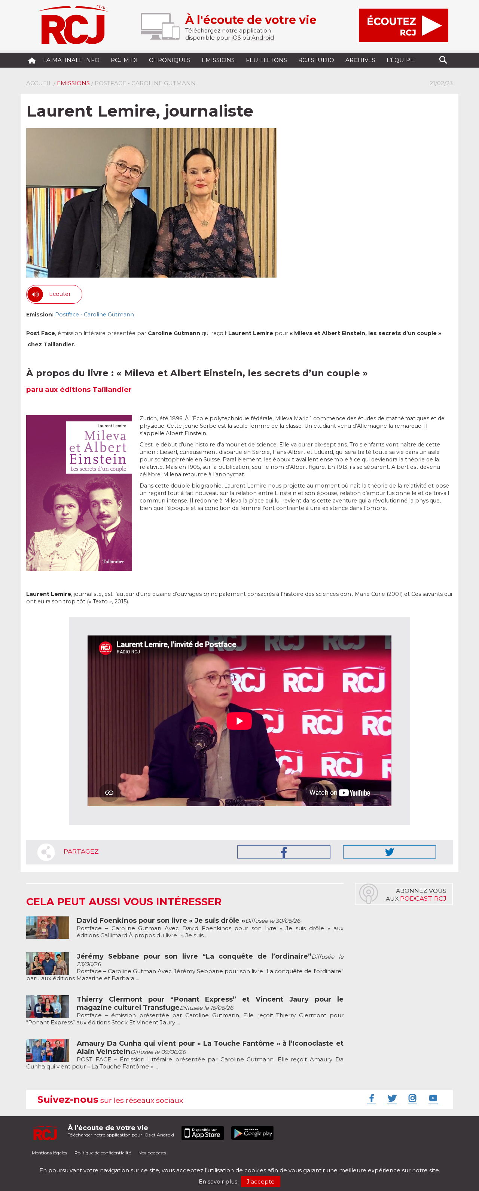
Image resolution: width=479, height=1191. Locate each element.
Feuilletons (266, 60)
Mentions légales (49, 1153)
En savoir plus (218, 1181)
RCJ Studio (316, 60)
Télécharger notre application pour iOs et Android (121, 1131)
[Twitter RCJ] (391, 1097)
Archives (360, 60)
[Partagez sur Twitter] (389, 852)
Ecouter (60, 294)
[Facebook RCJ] (370, 1097)
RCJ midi (124, 60)
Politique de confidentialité (102, 1153)
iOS (236, 37)
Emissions (218, 60)
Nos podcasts (152, 1153)
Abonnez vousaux (416, 894)
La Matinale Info (71, 60)
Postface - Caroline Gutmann (94, 314)
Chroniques (169, 60)
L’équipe (400, 60)
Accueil (39, 83)
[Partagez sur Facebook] (283, 852)
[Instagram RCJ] (411, 1097)
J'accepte (261, 1181)
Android (262, 37)
